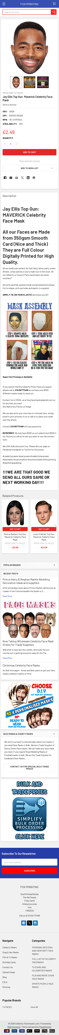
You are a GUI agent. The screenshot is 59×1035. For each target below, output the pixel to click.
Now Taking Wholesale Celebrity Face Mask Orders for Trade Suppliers (28, 643)
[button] (29, 168)
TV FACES (7, 1007)
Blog (4, 977)
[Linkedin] (28, 177)
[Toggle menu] (4, 4)
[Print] (16, 177)
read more (7, 596)
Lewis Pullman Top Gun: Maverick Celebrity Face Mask (44, 537)
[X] (22, 177)
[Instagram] (35, 923)
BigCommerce (13, 1026)
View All (34, 1007)
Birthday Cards (9, 962)
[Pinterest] (33, 177)
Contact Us (7, 967)
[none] (29, 48)
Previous (3, 527)
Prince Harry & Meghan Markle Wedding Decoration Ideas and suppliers (26, 581)
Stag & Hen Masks (10, 952)
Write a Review (9, 104)
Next (55, 527)
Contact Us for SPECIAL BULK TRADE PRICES (29, 767)
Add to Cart (15, 529)
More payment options (29, 161)
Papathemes (45, 1026)
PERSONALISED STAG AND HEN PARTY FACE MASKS (42, 950)
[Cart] (55, 4)
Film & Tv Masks (9, 957)
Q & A (4, 982)
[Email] (10, 177)
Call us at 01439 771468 (29, 915)
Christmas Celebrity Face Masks (21, 665)
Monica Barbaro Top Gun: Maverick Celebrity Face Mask (15, 537)
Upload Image (8, 972)
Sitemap (6, 987)
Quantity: (8, 138)
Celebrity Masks (9, 947)
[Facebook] (5, 177)
